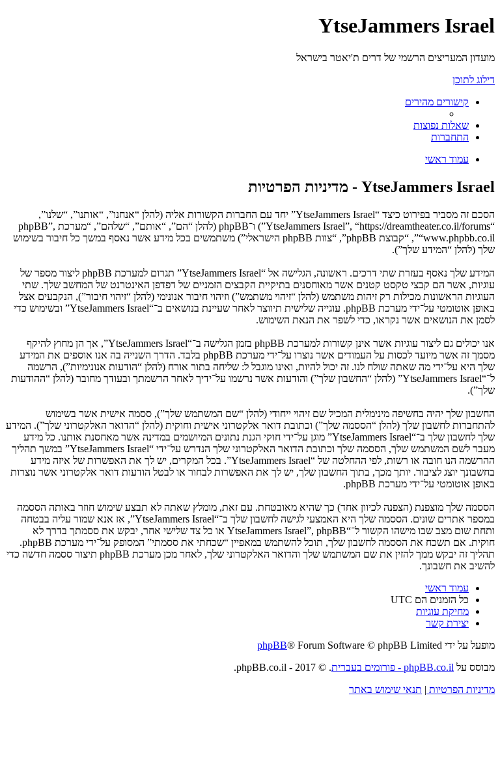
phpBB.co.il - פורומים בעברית (392, 667)
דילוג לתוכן (473, 79)
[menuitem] (441, 125)
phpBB (272, 645)
